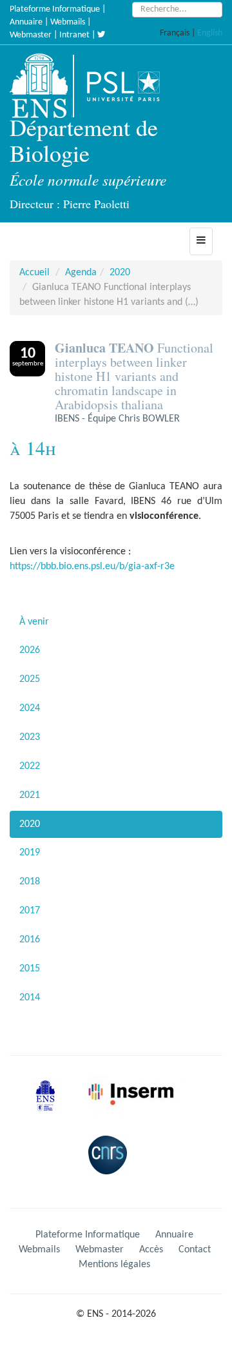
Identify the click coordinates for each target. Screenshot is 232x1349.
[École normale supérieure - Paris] (50, 1106)
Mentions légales (114, 1264)
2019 (29, 853)
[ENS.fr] (43, 85)
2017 (29, 911)
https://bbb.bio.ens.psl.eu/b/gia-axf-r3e (92, 566)
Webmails (67, 22)
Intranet (74, 35)
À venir (34, 622)
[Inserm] (134, 1106)
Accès (151, 1250)
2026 (29, 650)
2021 (29, 795)
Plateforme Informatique (55, 9)
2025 (29, 679)
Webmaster (31, 35)
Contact (195, 1250)
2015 (29, 969)
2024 (29, 708)
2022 (29, 766)
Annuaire (26, 22)
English (209, 33)
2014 (29, 998)
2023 (29, 737)
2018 (29, 882)
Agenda (81, 272)
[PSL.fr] (134, 85)
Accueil (34, 272)
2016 (29, 940)
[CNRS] (110, 1165)
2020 (120, 272)
